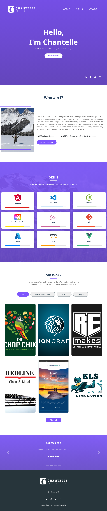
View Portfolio (53, 56)
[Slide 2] (51, 465)
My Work (93, 9)
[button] (8, 452)
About (66, 9)
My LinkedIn (48, 142)
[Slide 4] (59, 465)
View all (53, 420)
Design (81, 294)
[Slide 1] (47, 465)
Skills (79, 9)
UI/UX (64, 294)
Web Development (42, 294)
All (23, 294)
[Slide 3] (55, 465)
